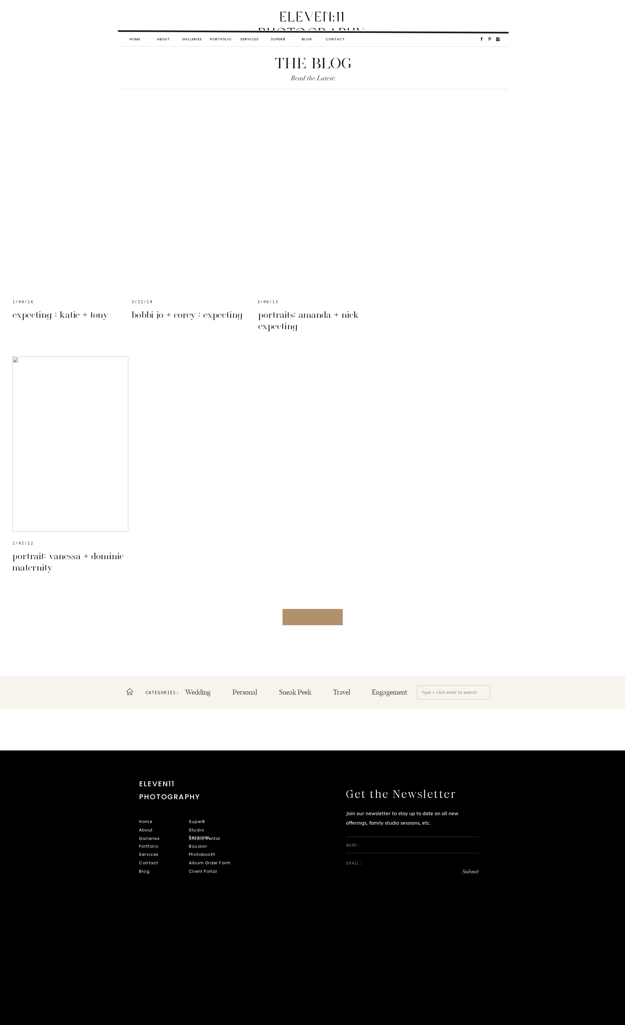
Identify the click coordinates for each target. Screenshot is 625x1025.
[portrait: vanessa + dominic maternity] (70, 444)
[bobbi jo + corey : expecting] (189, 202)
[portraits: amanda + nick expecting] (315, 202)
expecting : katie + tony (60, 314)
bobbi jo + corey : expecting (187, 314)
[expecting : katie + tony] (70, 202)
